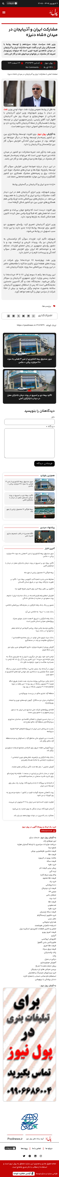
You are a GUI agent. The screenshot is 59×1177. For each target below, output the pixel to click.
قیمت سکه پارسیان (48, 912)
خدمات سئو (34, 837)
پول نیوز (42, 134)
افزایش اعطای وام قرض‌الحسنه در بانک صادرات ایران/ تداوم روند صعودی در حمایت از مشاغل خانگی (30, 597)
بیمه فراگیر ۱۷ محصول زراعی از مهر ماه (19, 510)
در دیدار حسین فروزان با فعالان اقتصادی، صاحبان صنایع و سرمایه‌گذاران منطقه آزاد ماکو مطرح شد (31, 721)
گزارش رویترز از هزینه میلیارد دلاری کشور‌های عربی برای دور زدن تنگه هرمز (31, 648)
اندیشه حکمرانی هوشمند (45, 925)
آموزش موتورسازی (48, 962)
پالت (54, 956)
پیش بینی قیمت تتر (47, 868)
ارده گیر (52, 871)
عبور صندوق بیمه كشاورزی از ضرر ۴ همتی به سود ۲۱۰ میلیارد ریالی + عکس (19, 483)
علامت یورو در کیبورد (47, 858)
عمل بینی (52, 918)
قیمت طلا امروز (50, 945)
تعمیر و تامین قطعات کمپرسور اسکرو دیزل (37, 928)
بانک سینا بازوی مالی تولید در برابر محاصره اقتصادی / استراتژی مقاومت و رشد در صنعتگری (33, 639)
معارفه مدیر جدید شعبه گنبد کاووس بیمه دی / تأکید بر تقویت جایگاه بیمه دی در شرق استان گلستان (32, 581)
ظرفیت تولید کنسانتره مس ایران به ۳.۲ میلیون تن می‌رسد (31, 802)
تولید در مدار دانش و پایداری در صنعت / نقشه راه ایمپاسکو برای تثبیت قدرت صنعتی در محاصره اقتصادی (30, 775)
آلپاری (53, 935)
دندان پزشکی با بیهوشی (45, 979)
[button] (3, 3)
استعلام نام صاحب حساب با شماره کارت (39, 976)
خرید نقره (52, 864)
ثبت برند (52, 898)
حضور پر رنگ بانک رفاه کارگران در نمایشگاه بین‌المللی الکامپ (30, 605)
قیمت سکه (51, 861)
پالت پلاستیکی (50, 952)
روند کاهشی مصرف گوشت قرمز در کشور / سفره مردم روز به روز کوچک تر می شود (30, 794)
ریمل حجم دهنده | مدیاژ (46, 966)
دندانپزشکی (51, 885)
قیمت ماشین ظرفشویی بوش (43, 851)
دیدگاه (50, 426)
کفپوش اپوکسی (49, 939)
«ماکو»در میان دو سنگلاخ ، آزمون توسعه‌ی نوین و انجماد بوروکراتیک (31, 702)
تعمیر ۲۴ (52, 891)
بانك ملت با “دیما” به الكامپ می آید (39, 611)
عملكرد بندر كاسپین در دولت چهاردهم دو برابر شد (34, 815)
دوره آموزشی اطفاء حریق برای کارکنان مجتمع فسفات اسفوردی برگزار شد (29, 749)
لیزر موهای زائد (49, 841)
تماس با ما (36, 1148)
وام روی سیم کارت (48, 874)
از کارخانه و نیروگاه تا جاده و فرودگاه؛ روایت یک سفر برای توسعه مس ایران (31, 784)
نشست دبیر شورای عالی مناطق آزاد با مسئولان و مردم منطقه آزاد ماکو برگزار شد (30, 740)
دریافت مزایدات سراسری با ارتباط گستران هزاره (36, 844)
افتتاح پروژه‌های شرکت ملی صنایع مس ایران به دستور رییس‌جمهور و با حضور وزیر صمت (32, 711)
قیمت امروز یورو (49, 932)
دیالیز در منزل (50, 959)
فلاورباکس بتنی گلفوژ (47, 942)
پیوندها (24, 1148)
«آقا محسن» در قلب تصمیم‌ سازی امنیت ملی (20, 534)
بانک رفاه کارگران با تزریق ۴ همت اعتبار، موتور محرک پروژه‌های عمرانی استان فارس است (33, 620)
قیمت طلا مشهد (49, 878)
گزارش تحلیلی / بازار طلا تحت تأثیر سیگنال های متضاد (33, 766)
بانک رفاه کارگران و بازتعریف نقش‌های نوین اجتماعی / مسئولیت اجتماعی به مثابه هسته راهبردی (32, 759)
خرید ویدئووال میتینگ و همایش (42, 972)
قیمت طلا (52, 854)
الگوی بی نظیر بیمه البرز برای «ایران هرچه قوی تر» (34, 588)
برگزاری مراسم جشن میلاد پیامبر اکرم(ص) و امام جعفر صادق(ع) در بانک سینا (32, 629)
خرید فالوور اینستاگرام (46, 915)
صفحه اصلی (52, 74)
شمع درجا (52, 847)
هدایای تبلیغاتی (49, 922)
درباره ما (49, 1148)
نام (53, 417)
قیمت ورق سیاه (49, 949)
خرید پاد (52, 881)
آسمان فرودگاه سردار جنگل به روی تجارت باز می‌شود (33, 808)
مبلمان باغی (51, 895)
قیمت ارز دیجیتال (49, 888)
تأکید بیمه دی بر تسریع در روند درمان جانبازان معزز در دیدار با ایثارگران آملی (21, 497)
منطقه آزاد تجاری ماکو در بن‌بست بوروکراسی (36, 693)
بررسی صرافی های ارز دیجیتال (43, 969)
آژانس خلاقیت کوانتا (22, 1173)
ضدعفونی (52, 905)
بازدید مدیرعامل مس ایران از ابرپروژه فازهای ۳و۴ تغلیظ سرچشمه (32, 730)
